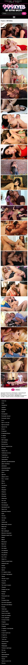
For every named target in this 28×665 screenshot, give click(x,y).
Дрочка (4, 474)
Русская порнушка (6, 602)
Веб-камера (5, 440)
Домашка (4, 466)
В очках (4, 437)
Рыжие (3, 606)
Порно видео (9, 1)
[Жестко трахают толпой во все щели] (14, 243)
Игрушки (4, 489)
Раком (3, 593)
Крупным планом (6, 511)
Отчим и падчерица (7, 574)
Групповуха (5, 459)
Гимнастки (4, 450)
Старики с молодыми (7, 628)
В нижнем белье (6, 433)
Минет (3, 539)
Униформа (4, 645)
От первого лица (6, 572)
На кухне (4, 546)
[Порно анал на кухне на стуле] (14, 45)
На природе (5, 550)
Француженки (5, 654)
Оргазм (3, 567)
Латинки (4, 518)
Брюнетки (4, 427)
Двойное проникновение (8, 461)
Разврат (4, 591)
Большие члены (6, 418)
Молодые (4, 541)
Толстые (4, 639)
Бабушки (4, 409)
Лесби (3, 520)
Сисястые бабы (6, 613)
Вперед (17, 389)
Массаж (4, 528)
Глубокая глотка (6, 453)
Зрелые (4, 487)
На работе (4, 554)
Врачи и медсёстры (7, 446)
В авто (3, 429)
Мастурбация (5, 531)
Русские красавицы (7, 604)
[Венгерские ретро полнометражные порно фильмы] (14, 273)
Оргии (3, 570)
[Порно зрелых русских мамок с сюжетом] (14, 288)
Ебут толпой (5, 479)
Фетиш (3, 650)
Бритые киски (5, 424)
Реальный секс (6, 596)
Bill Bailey (17, 395)
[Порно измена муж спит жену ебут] (14, 319)
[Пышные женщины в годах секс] (14, 137)
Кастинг (4, 500)
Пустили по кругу (6, 585)
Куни (3, 513)
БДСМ (3, 411)
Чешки (3, 659)
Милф (3, 537)
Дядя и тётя (5, 476)
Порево (4, 583)
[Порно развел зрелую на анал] (14, 167)
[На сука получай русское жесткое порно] (14, 182)
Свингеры (4, 609)
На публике (5, 552)
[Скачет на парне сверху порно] (14, 152)
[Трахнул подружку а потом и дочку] (14, 304)
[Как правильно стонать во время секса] (14, 106)
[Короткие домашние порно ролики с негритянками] (14, 334)
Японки (3, 663)
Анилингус (4, 405)
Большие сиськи (6, 416)
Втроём (4, 448)
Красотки (4, 509)
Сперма (4, 622)
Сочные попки (5, 619)
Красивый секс (6, 507)
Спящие (4, 626)
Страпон (4, 630)
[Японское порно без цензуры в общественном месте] (14, 197)
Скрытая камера (6, 615)
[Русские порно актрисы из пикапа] (14, 380)
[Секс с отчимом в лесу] (14, 213)
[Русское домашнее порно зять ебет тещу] (14, 121)
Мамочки (4, 526)
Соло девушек (5, 617)
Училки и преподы (6, 648)
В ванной (4, 431)
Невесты (4, 559)
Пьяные (4, 587)
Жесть (3, 483)
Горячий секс (5, 457)
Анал (3, 403)
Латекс (3, 515)
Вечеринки (4, 442)
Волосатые (5, 444)
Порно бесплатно (18, 1)
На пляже (4, 548)
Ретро (3, 598)
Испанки (4, 496)
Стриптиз (4, 635)
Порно (18, 2)
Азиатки (4, 401)
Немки (3, 565)
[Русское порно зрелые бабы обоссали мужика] (14, 349)
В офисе (4, 435)
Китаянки (4, 502)
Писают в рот (5, 578)
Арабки (4, 407)
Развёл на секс (6, 589)
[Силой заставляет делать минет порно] (14, 91)
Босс (3, 420)
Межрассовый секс (7, 535)
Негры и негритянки (7, 561)
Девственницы (6, 463)
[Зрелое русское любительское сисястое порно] (14, 76)
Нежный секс (5, 563)
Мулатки (4, 544)
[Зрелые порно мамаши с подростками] (14, 364)
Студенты (4, 637)
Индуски (4, 494)
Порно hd (12, 2)
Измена (4, 492)
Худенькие (4, 656)
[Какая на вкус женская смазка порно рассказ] (14, 258)
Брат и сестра (5, 422)
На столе (4, 557)
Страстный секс (6, 632)
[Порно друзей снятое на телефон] (14, 30)
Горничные (4, 455)
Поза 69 (4, 580)
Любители (4, 522)
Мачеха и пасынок (6, 533)
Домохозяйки (5, 470)
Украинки (4, 643)
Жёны (3, 481)
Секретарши (5, 611)
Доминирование (6, 468)
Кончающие (5, 505)
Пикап (3, 576)
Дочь (3, 472)
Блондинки (4, 414)
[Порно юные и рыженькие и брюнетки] (14, 228)
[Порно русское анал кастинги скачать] (14, 61)
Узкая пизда (5, 641)
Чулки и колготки (6, 661)
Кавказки (4, 498)
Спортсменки (5, 624)
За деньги (4, 485)
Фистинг (4, 652)
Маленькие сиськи (7, 524)
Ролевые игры (5, 600)
